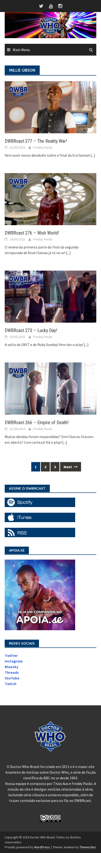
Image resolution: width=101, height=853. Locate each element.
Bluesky (11, 666)
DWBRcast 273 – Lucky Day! (31, 330)
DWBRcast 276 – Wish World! (32, 233)
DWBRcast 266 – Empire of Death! (37, 422)
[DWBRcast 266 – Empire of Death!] (50, 388)
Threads (12, 672)
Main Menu (21, 49)
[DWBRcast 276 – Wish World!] (50, 198)
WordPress (42, 847)
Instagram (14, 661)
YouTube (12, 678)
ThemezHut (88, 847)
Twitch (10, 683)
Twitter (11, 655)
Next (68, 466)
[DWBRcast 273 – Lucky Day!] (50, 296)
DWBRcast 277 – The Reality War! (36, 141)
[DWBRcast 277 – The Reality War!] (50, 106)
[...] (92, 155)
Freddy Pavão (42, 147)
